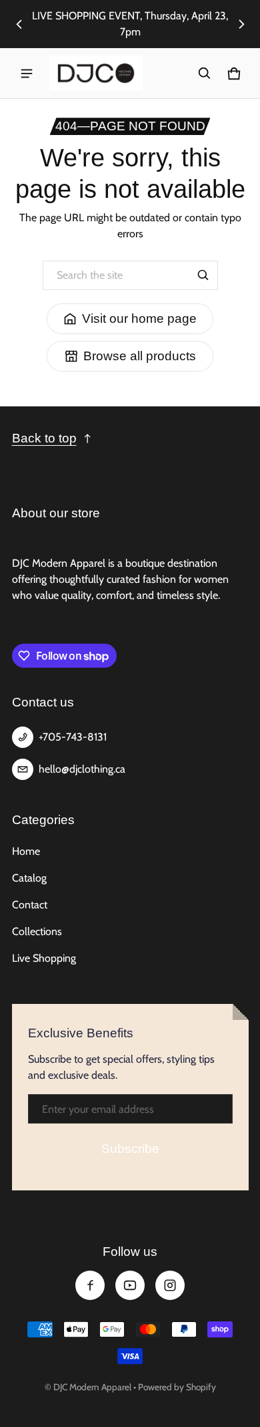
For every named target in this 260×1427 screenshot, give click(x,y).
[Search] (203, 275)
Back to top (44, 438)
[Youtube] (130, 1285)
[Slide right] (241, 24)
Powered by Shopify (177, 1387)
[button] (204, 73)
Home (26, 851)
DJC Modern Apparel (92, 1387)
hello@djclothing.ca (82, 769)
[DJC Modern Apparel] (96, 73)
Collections (37, 931)
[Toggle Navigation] (26, 73)
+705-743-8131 (73, 737)
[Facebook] (90, 1285)
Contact (29, 904)
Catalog (29, 878)
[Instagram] (170, 1285)
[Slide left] (19, 24)
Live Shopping (44, 958)
